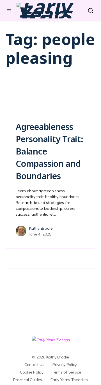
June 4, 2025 (40, 234)
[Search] (90, 10)
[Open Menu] (9, 10)
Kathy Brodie (41, 228)
